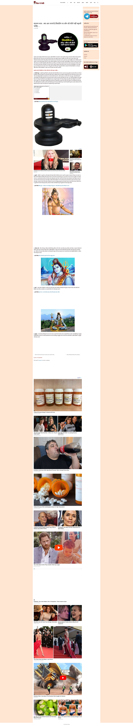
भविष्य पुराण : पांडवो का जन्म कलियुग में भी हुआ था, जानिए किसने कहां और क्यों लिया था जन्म (54, 185)
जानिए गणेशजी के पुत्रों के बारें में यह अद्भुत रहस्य (47, 255)
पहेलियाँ (87, 2)
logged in (40, 360)
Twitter (85, 57)
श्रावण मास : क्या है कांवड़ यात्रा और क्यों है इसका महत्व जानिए (49, 292)
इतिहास (83, 2)
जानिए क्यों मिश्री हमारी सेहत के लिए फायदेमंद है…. (74, 354)
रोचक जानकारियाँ (62, 2)
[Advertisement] (58, 14)
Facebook (85, 54)
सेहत (74, 2)
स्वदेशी (91, 2)
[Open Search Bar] (97, 2)
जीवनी (71, 2)
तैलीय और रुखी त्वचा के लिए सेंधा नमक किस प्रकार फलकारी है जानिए (44, 354)
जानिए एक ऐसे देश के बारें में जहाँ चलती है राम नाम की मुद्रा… (49, 101)
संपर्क (94, 2)
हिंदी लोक (78, 2)
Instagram (85, 56)
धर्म (67, 2)
